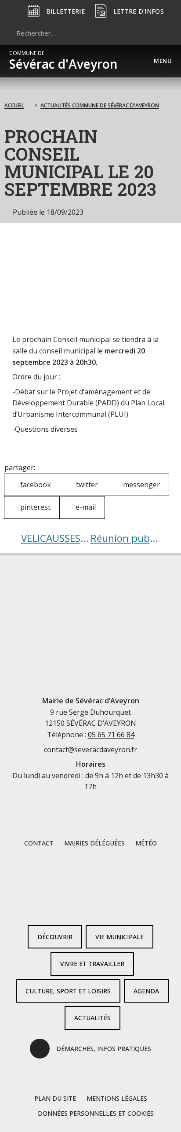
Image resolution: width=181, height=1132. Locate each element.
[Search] (161, 33)
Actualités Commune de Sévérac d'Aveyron (99, 105)
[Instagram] (104, 904)
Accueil (14, 105)
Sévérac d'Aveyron (63, 60)
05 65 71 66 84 (111, 734)
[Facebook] (76, 904)
